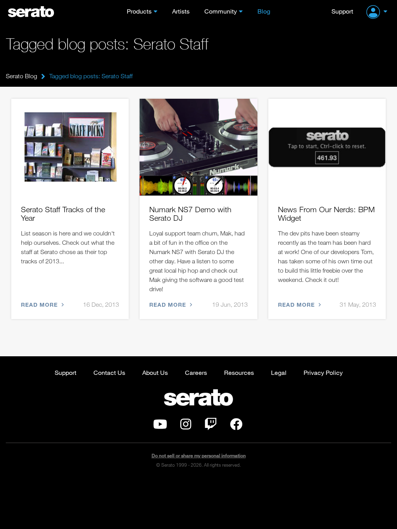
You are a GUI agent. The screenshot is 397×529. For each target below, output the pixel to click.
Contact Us (109, 372)
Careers (196, 372)
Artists (181, 11)
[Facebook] (236, 426)
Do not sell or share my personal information (199, 456)
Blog (263, 11)
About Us (155, 372)
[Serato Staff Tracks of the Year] (70, 147)
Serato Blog (21, 75)
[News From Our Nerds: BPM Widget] (327, 147)
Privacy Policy (323, 372)
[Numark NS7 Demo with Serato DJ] (198, 147)
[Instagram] (185, 426)
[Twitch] (210, 426)
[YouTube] (160, 426)
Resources (239, 372)
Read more (40, 304)
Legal (279, 372)
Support (342, 11)
